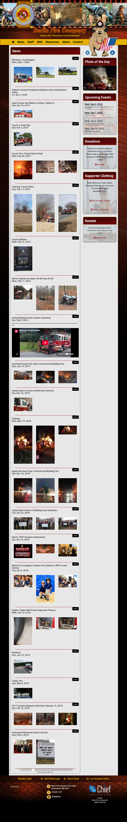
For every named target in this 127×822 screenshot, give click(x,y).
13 (62, 769)
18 (68, 769)
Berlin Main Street (101, 200)
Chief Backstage (52, 779)
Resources (52, 42)
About (66, 42)
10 (52, 769)
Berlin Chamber (101, 209)
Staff (30, 42)
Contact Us (56, 796)
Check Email (73, 779)
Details (76, 58)
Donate (101, 164)
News (20, 42)
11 (55, 769)
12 (58, 769)
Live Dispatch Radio (99, 779)
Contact (78, 42)
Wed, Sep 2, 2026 (94, 104)
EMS (40, 42)
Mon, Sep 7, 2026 (94, 112)
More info (101, 238)
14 (65, 769)
